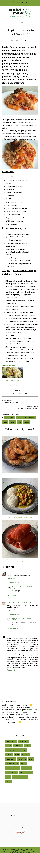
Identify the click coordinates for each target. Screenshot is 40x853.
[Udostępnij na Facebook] (7, 394)
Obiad (5, 422)
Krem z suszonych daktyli (10, 402)
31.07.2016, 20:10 (29, 602)
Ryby (31, 759)
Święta (9, 781)
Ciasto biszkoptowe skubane (28, 408)
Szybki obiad (26, 768)
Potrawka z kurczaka (12, 380)
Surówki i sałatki (13, 768)
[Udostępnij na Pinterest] (20, 394)
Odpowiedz (11, 578)
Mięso (24, 750)
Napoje (9, 754)
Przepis (12, 422)
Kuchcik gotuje (12, 385)
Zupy (8, 777)
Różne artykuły (12, 763)
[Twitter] (25, 2)
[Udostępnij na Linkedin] (26, 394)
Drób (18, 417)
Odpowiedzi (14, 583)
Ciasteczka (18, 745)
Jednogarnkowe (29, 417)
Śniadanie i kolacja (20, 777)
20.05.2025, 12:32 (17, 636)
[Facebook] (12, 2)
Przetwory (11, 759)
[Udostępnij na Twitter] (14, 394)
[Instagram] (21, 2)
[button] (10, 21)
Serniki (23, 763)
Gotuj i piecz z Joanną (15, 602)
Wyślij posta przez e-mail (10, 414)
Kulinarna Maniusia (14, 573)
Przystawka (22, 759)
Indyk (9, 636)
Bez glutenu (9, 417)
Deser (27, 745)
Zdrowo (26, 422)
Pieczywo (25, 754)
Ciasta (9, 745)
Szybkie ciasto (12, 772)
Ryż (19, 422)
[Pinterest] (16, 2)
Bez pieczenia (23, 741)
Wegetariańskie (25, 772)
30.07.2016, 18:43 (27, 573)
